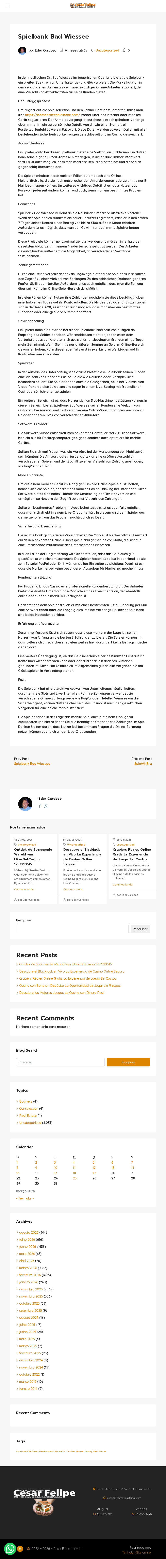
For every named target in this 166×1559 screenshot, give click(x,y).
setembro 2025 (30, 1310)
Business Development (41, 1451)
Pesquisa (128, 1062)
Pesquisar (23, 920)
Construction (28, 1108)
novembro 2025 (31, 1296)
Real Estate (28, 1116)
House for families (65, 1451)
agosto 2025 (28, 1318)
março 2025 (28, 1346)
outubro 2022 (29, 1374)
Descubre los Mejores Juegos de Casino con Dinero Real (61, 993)
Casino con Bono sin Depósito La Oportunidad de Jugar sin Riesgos (70, 985)
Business (25, 1101)
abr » (30, 1198)
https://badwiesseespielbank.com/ (52, 115)
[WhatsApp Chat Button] (10, 1549)
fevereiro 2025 (30, 1353)
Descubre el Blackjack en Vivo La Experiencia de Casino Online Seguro (82, 857)
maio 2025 (27, 1339)
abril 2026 (26, 1261)
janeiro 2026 (28, 1282)
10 (55, 1168)
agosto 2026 (28, 1232)
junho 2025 (27, 1332)
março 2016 (27, 1381)
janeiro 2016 (28, 1389)
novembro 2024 (31, 1367)
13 (112, 1168)
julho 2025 (27, 1325)
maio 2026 (27, 1254)
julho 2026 (27, 1239)
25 (75, 1178)
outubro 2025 (29, 1303)
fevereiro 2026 (30, 1275)
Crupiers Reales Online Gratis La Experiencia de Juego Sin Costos (132, 854)
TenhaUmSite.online (136, 1552)
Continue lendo (24, 889)
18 (74, 1173)
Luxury (89, 1451)
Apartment (22, 1451)
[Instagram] (20, 1549)
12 (94, 1168)
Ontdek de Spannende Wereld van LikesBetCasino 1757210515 (33, 857)
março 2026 (28, 1268)
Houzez (80, 1451)
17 (55, 1173)
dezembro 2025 (31, 1289)
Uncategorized (107, 50)
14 (132, 1168)
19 (94, 1173)
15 (18, 1173)
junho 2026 (27, 1247)
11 (74, 1168)
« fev (20, 1198)
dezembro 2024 (31, 1360)
